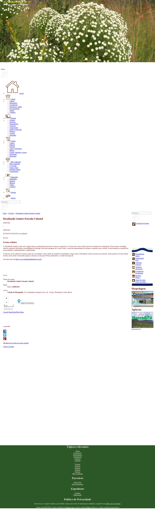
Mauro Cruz (70, 507)
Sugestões (12, 135)
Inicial (22, 93)
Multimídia (14, 177)
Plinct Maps (20, 312)
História (12, 145)
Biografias (12, 156)
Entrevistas (13, 154)
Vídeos (11, 185)
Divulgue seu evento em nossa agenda (16, 343)
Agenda (12, 133)
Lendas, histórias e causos (18, 152)
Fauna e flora (13, 168)
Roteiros (12, 131)
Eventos (11, 213)
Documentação (14, 109)
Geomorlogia (13, 171)
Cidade (13, 99)
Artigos (13, 198)
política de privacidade (112, 504)
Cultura (13, 141)
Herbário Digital (14, 169)
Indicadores (13, 103)
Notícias (77, 466)
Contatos (77, 493)
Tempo (11, 110)
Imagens (12, 181)
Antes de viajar (140, 281)
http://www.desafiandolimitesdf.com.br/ (29, 259)
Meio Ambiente (16, 162)
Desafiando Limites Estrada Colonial (28, 213)
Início (5, 213)
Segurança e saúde (15, 107)
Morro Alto (77, 482)
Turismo (13, 118)
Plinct (89, 507)
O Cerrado (13, 166)
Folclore (12, 147)
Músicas (12, 183)
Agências (12, 126)
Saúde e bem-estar (15, 130)
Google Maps (7, 312)
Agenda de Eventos (142, 223)
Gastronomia (13, 128)
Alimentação (77, 457)
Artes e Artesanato (15, 149)
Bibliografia (78, 495)
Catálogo (12, 112)
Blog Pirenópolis (77, 484)
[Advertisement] (41, 266)
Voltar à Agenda (8, 347)
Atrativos (12, 122)
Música (11, 150)
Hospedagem (13, 124)
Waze (14, 312)
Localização (13, 105)
